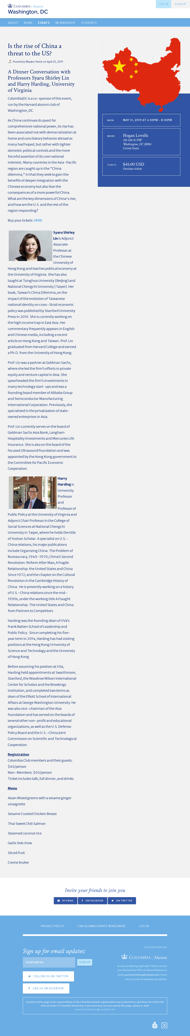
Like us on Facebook (48, 988)
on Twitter (124, 900)
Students (89, 23)
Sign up (180, 4)
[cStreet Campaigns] (164, 1025)
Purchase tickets (132, 169)
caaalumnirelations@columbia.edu (141, 975)
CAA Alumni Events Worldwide (102, 926)
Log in (163, 4)
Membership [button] (65, 23)
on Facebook (94, 900)
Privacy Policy (52, 926)
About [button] (13, 23)
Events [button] (44, 23)
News (28, 23)
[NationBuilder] (156, 1025)
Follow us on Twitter (50, 976)
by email (68, 900)
